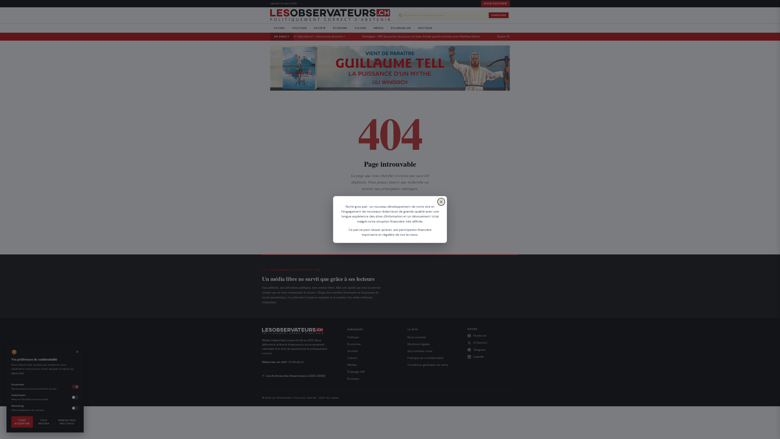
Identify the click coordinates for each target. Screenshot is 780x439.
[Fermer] (441, 201)
